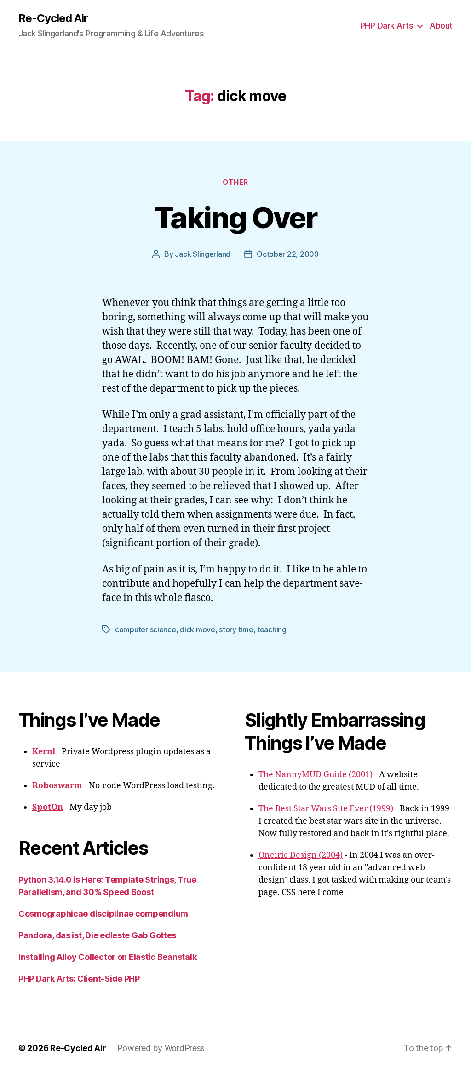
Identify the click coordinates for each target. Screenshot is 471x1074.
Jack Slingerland (202, 254)
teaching (272, 629)
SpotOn (47, 807)
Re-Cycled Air (53, 18)
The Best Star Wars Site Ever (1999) (325, 808)
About (441, 25)
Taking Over (235, 217)
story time (236, 629)
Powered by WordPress (161, 1048)
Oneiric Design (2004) (300, 855)
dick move (197, 629)
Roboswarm (57, 785)
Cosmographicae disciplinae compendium (103, 913)
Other (235, 182)
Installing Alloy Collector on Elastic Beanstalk (107, 957)
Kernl (43, 751)
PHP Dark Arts (387, 25)
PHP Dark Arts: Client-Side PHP (79, 978)
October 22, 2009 (288, 254)
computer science (145, 629)
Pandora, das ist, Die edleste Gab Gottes (97, 935)
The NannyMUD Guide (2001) (315, 774)
